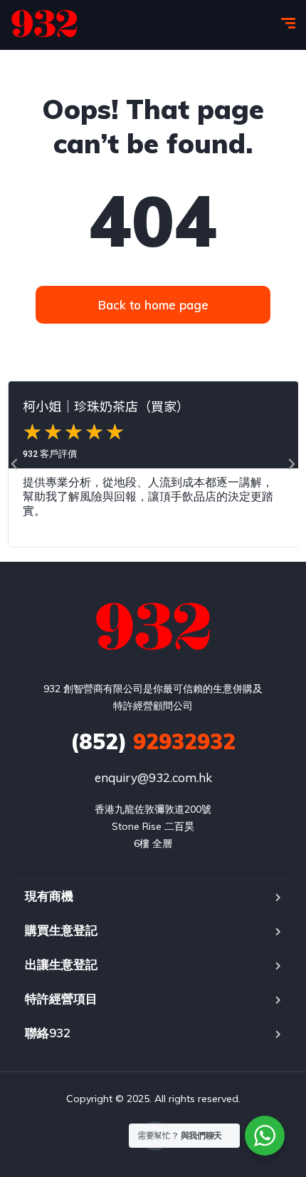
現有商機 (49, 895)
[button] (14, 464)
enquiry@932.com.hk (153, 777)
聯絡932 (47, 1032)
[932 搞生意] (44, 25)
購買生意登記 (61, 929)
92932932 (153, 741)
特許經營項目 (61, 998)
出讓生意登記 (61, 964)
